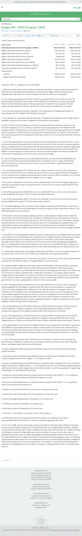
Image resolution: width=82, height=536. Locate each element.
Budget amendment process (40, 486)
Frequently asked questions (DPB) (40, 479)
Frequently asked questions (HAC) (40, 488)
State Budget (41, 14)
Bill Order (5, 31)
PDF (34, 35)
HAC (44, 496)
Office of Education (15, 31)
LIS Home (35, 527)
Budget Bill (6, 19)
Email (41, 35)
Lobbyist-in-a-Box (44, 527)
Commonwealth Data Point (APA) (40, 477)
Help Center (24, 2)
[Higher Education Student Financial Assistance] (9, 35)
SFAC (47, 496)
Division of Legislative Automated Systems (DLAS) (65, 530)
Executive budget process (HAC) (40, 475)
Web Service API (45, 505)
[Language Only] (3, 35)
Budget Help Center (41, 507)
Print (28, 35)
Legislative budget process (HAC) (40, 473)
